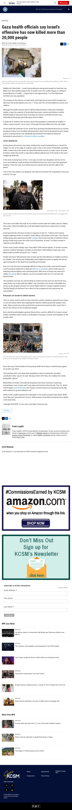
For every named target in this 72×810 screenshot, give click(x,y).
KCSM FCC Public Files (61, 772)
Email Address (10, 590)
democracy (22, 433)
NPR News (5, 21)
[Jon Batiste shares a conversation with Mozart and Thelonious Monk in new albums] (8, 633)
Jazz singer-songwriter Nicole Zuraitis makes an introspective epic (37, 657)
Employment (30, 776)
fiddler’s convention (44, 435)
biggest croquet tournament (21, 435)
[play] (5, 9)
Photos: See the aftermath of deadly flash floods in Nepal (34, 737)
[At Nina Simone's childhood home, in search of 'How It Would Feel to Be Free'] (8, 688)
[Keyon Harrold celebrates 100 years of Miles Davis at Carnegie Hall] (8, 702)
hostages (34, 238)
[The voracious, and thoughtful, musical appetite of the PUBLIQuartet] (8, 647)
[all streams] (69, 9)
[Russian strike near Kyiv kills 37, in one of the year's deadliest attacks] (8, 724)
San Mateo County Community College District (11, 796)
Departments (45, 771)
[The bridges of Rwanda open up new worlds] (8, 751)
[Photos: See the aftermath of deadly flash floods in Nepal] (8, 738)
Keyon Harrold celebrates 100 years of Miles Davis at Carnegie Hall (37, 701)
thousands (12, 274)
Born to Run (20, 437)
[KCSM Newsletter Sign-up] (36, 557)
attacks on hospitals (40, 269)
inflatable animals (42, 433)
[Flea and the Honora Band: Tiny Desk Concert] (8, 674)
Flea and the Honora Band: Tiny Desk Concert (29, 674)
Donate (64, 3)
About (28, 771)
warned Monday (20, 388)
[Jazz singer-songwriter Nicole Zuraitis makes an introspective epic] (8, 660)
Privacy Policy (45, 776)
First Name (8, 598)
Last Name (9, 606)
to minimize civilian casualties (33, 136)
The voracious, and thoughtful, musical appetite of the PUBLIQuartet (37, 646)
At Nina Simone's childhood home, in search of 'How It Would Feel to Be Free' (40, 685)
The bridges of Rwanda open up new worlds (29, 751)
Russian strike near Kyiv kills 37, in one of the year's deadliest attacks (38, 723)
